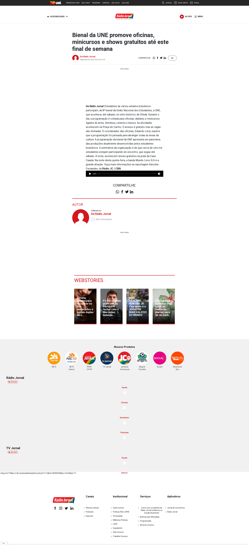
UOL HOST (85, 3)
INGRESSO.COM (72, 3)
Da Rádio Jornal (87, 56)
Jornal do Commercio (176, 508)
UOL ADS (125, 3)
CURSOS (105, 3)
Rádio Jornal (172, 512)
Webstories (88, 280)
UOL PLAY (116, 3)
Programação (145, 521)
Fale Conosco (118, 532)
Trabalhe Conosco (120, 536)
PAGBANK (96, 3)
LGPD (115, 524)
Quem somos (118, 508)
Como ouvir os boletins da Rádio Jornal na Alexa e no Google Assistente (151, 510)
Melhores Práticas (120, 520)
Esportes (89, 516)
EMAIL (196, 3)
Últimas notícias (92, 508)
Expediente (117, 528)
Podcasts (90, 512)
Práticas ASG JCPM (121, 512)
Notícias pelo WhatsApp (149, 517)
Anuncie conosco (147, 525)
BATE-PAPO (183, 3)
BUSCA (169, 3)
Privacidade (118, 516)
